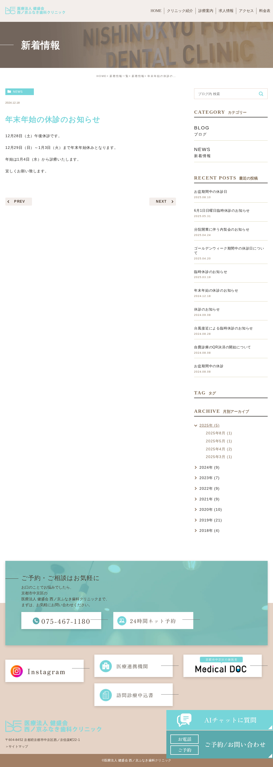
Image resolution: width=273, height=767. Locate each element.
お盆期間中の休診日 (210, 192)
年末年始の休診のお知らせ (216, 290)
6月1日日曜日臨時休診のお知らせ (222, 211)
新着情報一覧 (119, 76)
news (18, 91)
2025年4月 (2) (219, 449)
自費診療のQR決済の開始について (222, 347)
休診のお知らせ (207, 309)
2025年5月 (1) (219, 441)
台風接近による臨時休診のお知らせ (223, 328)
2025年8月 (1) (219, 433)
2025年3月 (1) (219, 457)
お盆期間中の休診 (208, 366)
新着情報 (138, 76)
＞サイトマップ (16, 746)
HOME (102, 76)
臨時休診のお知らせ (210, 272)
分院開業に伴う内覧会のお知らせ (221, 229)
